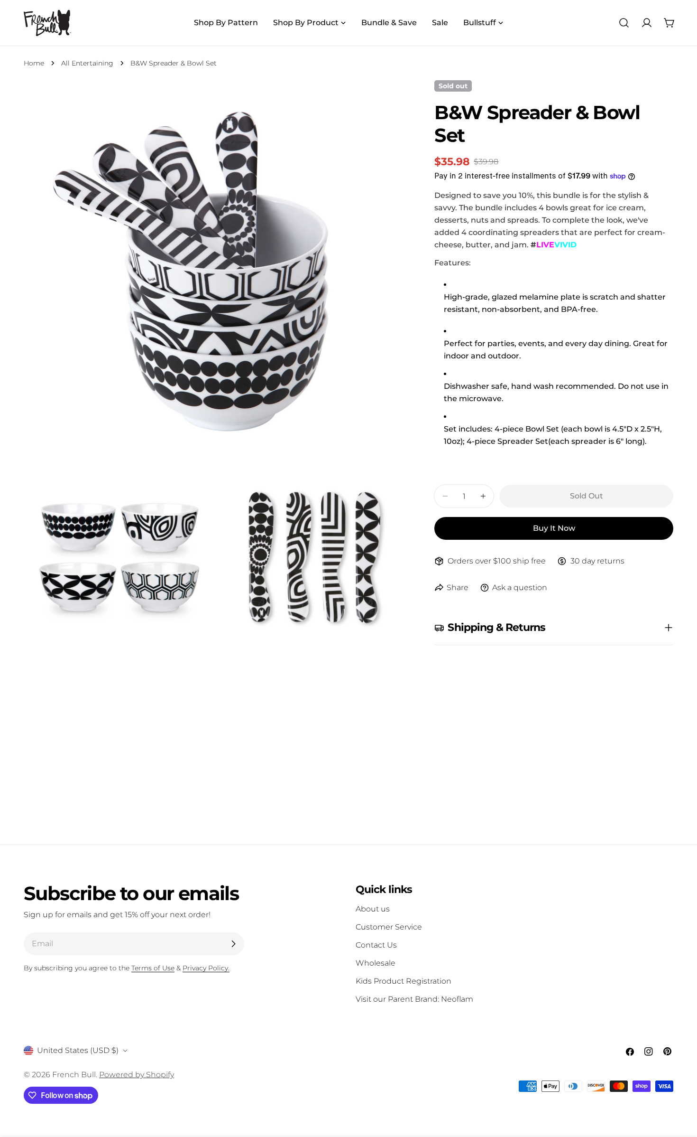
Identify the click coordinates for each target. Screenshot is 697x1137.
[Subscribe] (233, 944)
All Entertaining (87, 63)
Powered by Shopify (136, 1074)
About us (373, 908)
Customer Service (389, 926)
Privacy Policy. (206, 968)
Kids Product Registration (403, 981)
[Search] (623, 22)
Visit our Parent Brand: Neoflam (414, 999)
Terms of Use (152, 968)
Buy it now (554, 528)
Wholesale (375, 963)
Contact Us (376, 944)
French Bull (74, 1074)
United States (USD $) (78, 1050)
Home (34, 63)
